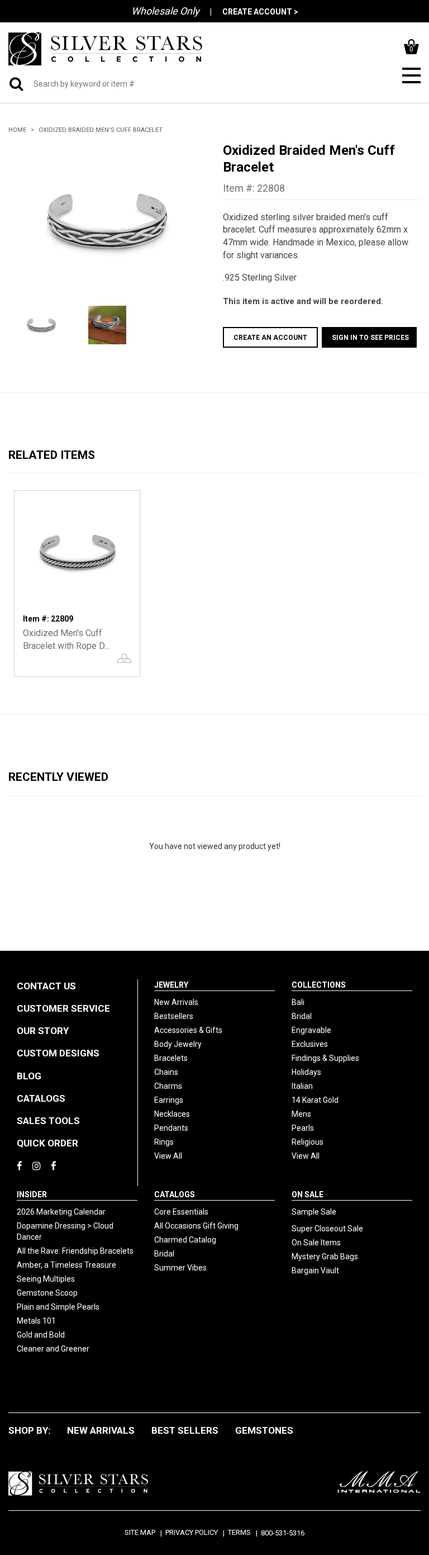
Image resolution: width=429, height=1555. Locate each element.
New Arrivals (176, 1002)
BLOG (29, 1076)
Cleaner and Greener (53, 1348)
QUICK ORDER (47, 1143)
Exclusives (310, 1044)
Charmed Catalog (185, 1239)
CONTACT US (46, 986)
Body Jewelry (178, 1044)
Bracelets (171, 1058)
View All (168, 1155)
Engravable (311, 1030)
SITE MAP (140, 1532)
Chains (166, 1072)
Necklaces (172, 1114)
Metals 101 (36, 1320)
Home (17, 130)
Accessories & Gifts (188, 1030)
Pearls (303, 1127)
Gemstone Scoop (47, 1292)
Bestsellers (173, 1016)
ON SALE (307, 1194)
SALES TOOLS (48, 1120)
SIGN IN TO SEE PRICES (370, 338)
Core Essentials (181, 1211)
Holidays (306, 1072)
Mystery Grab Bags (325, 1256)
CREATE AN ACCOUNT (270, 338)
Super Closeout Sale (327, 1228)
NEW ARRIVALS (101, 1430)
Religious (307, 1141)
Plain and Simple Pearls (58, 1306)
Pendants (171, 1127)
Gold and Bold (41, 1334)
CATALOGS (41, 1098)
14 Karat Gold (315, 1100)
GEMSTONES (264, 1430)
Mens (301, 1114)
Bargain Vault (315, 1270)
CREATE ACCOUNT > (260, 11)
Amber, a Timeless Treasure (66, 1264)
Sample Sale (314, 1211)
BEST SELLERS (184, 1430)
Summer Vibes (180, 1267)
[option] (107, 221)
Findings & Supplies (325, 1058)
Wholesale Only (165, 11)
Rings (164, 1141)
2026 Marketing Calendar (61, 1211)
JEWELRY (171, 984)
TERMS (239, 1532)
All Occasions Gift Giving (196, 1225)
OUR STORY (43, 1030)
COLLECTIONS (319, 984)
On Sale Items (316, 1242)
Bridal (302, 1016)
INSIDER (32, 1194)
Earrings (168, 1100)
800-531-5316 (282, 1533)
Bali (298, 1002)
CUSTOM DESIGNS (58, 1053)
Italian (302, 1086)
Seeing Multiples (46, 1278)
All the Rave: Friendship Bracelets (75, 1250)
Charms (168, 1086)
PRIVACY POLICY (191, 1532)
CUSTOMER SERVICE (63, 1008)
